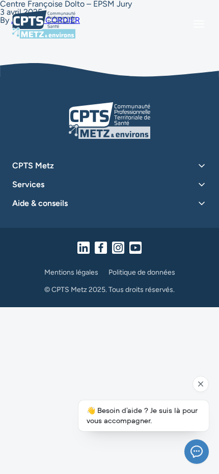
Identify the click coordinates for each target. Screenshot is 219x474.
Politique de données (141, 272)
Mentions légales (71, 272)
